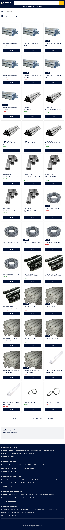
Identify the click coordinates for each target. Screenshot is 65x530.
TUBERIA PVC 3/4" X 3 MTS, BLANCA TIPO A (11, 371)
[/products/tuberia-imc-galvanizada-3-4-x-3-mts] (32, 198)
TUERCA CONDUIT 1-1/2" (52, 402)
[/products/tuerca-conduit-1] (32, 392)
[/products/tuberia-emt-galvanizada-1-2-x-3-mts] (11, 130)
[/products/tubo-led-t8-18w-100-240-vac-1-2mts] (11, 392)
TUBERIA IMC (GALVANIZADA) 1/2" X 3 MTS (52, 176)
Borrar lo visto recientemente (10, 432)
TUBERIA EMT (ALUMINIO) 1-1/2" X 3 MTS (32, 44)
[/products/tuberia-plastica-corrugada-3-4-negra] (11, 296)
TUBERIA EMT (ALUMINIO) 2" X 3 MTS (11, 76)
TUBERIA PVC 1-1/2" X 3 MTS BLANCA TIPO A (53, 307)
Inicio (2, 11)
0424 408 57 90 (12, 471)
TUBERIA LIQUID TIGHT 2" (53, 242)
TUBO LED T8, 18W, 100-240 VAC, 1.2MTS (11, 403)
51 (44, 418)
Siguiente (50, 418)
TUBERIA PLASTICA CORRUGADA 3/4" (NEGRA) (11, 307)
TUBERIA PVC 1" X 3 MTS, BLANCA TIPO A (31, 307)
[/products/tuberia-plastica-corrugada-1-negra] (32, 264)
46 (25, 418)
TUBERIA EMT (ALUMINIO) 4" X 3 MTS (11, 108)
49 (37, 418)
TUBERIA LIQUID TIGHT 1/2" (32, 242)
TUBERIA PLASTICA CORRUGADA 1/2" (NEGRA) (53, 275)
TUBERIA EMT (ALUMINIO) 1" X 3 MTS (11, 44)
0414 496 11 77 (12, 456)
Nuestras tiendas (40, 6)
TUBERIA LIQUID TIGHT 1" (53, 208)
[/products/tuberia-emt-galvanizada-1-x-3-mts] (32, 97)
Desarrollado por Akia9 (32, 527)
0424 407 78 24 (12, 486)
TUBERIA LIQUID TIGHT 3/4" (11, 274)
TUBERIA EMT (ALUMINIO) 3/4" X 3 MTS (53, 76)
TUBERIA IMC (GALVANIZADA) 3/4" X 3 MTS (31, 210)
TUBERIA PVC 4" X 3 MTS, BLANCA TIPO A (31, 371)
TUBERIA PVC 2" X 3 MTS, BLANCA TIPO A (31, 339)
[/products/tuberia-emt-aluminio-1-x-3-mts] (11, 33)
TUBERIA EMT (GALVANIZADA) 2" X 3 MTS (32, 142)
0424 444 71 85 (12, 516)
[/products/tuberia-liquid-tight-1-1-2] (11, 232)
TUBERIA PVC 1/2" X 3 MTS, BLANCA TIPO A (11, 339)
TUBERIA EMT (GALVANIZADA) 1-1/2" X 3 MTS (53, 109)
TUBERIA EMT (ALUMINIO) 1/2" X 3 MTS (53, 44)
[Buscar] (61, 3)
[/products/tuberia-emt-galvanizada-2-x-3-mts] (32, 130)
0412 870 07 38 (12, 501)
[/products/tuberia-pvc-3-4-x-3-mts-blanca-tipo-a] (11, 360)
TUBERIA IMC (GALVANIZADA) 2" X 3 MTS (11, 209)
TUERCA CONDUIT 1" (30, 402)
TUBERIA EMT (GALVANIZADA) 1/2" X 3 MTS (10, 142)
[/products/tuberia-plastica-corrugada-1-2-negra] (54, 264)
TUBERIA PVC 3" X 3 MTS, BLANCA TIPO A (52, 339)
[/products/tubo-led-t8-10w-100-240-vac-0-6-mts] (54, 360)
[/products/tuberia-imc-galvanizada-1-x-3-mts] (11, 164)
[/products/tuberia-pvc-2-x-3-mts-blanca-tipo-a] (32, 328)
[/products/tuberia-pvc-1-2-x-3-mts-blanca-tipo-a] (11, 328)
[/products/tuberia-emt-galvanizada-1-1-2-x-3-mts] (54, 97)
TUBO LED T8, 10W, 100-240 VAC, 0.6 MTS (53, 371)
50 (41, 418)
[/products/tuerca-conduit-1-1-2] (54, 392)
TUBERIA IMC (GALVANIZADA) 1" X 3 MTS (11, 175)
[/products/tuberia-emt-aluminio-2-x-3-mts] (11, 65)
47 (29, 418)
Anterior (13, 418)
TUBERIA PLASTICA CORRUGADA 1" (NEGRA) (31, 275)
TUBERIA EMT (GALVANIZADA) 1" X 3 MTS (32, 108)
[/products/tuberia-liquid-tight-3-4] (11, 264)
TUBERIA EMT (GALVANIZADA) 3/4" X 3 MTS (52, 142)
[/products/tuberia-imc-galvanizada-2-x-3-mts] (11, 198)
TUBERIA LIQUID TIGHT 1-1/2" (10, 243)
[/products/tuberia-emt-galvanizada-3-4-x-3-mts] (54, 130)
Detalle (11, 50)
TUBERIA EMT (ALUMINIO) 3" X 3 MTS (32, 76)
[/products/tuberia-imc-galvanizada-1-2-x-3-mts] (54, 164)
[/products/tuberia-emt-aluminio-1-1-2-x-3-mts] (32, 33)
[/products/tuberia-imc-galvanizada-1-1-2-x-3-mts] (32, 164)
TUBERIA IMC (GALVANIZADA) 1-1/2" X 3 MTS (32, 176)
